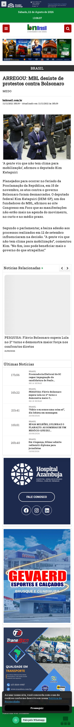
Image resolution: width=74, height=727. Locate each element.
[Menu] (6, 28)
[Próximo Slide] (67, 268)
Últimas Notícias (19, 364)
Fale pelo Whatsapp (34, 720)
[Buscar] (67, 28)
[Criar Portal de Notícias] (65, 720)
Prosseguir (37, 708)
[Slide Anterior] (62, 268)
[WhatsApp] (15, 720)
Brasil (37, 68)
